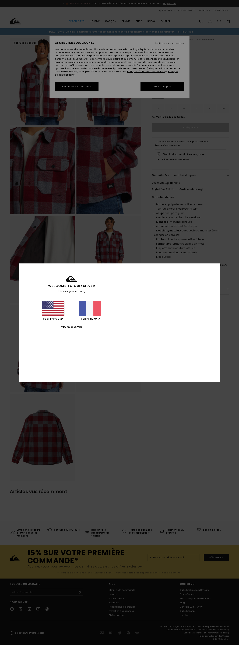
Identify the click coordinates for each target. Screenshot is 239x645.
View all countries (71, 327)
